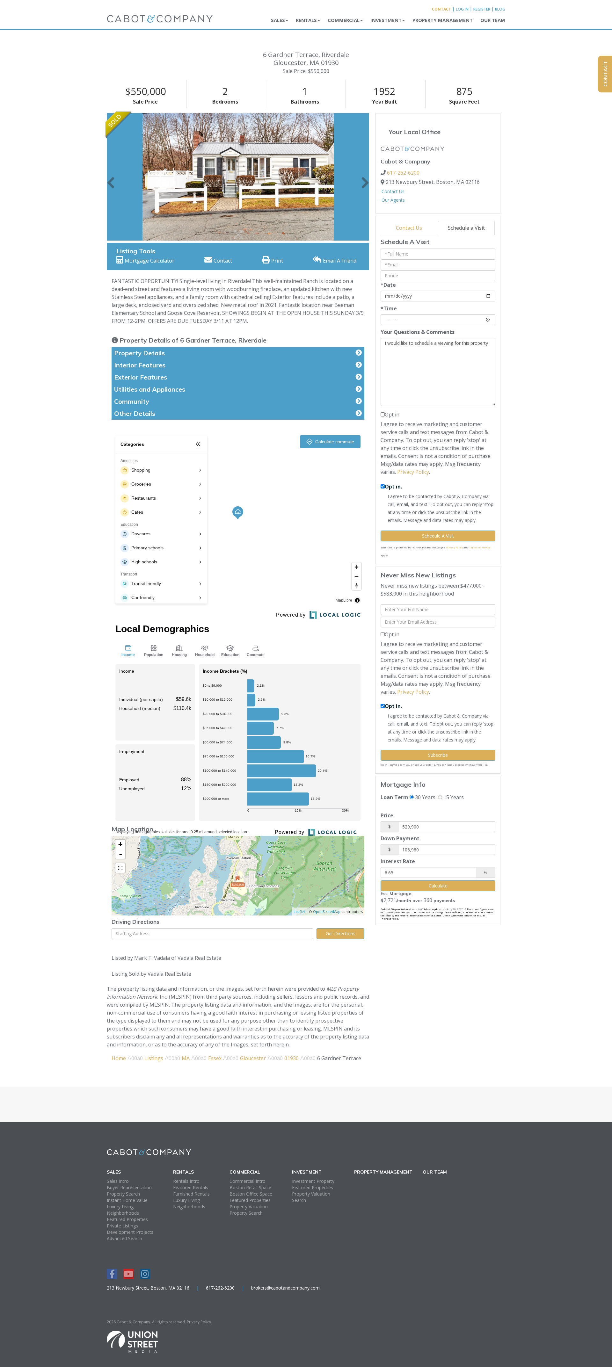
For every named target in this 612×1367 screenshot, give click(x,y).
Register (481, 9)
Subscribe (438, 755)
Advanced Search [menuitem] (124, 1238)
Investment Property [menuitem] (313, 1181)
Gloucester (253, 1058)
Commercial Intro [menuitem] (247, 1181)
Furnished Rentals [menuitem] (191, 1194)
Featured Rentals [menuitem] (190, 1187)
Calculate (438, 886)
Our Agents (393, 200)
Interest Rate (398, 861)
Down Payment (400, 838)
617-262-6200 (403, 172)
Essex (215, 1058)
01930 (291, 1058)
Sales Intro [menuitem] (118, 1181)
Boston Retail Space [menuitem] (250, 1187)
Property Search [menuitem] (123, 1194)
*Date (388, 284)
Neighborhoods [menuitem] (123, 1213)
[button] (111, 177)
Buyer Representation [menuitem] (129, 1187)
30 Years (424, 797)
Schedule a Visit (466, 227)
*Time (389, 308)
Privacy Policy (413, 471)
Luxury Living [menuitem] (120, 1207)
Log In (462, 9)
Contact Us (393, 191)
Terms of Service (479, 547)
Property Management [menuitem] (442, 20)
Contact (441, 9)
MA (186, 1058)
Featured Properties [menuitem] (127, 1219)
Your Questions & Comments (418, 332)
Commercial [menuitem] (344, 20)
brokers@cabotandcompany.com (285, 1288)
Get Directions (340, 933)
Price (387, 815)
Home (119, 1058)
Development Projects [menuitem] (130, 1232)
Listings (153, 1058)
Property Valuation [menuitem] (248, 1207)
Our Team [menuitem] (492, 20)
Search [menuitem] (299, 1200)
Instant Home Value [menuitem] (127, 1200)
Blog (500, 9)
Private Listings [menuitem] (122, 1226)
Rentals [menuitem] (306, 20)
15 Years (453, 797)
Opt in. (393, 486)
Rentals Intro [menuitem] (186, 1181)
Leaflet (299, 911)
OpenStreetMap (326, 911)
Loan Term (394, 797)
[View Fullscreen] (120, 868)
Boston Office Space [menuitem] (250, 1194)
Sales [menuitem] (278, 20)
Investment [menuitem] (386, 20)
